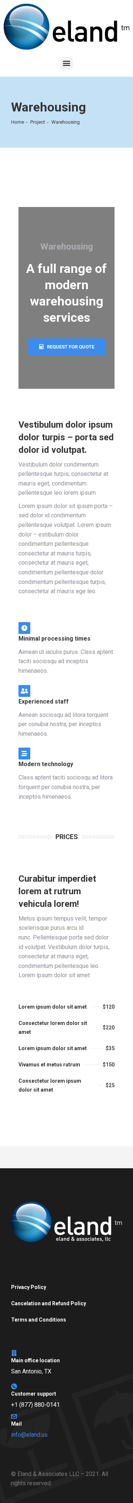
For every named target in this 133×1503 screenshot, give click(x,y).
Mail (16, 1424)
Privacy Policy (28, 1287)
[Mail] (14, 1416)
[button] (67, 63)
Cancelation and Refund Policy (48, 1303)
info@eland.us (29, 1434)
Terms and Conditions (38, 1320)
